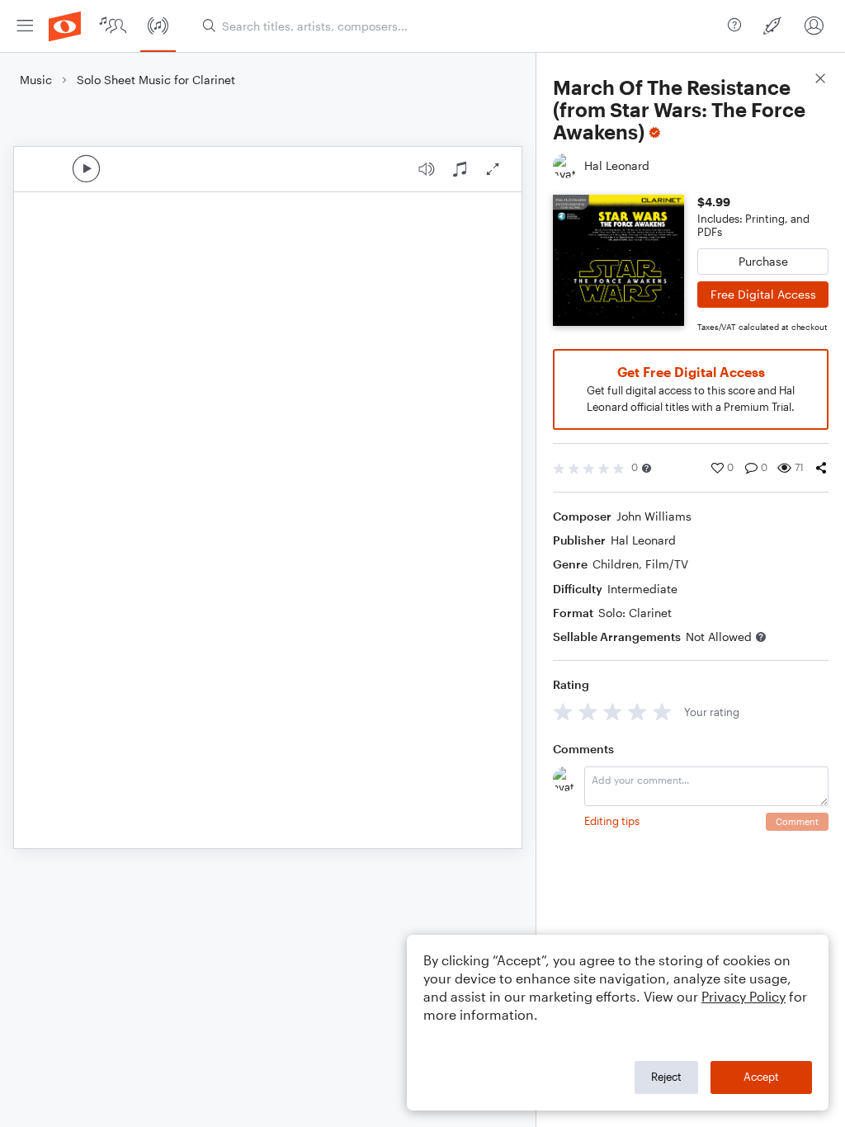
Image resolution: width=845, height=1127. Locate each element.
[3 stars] (612, 711)
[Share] (821, 467)
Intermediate (642, 589)
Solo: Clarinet (635, 613)
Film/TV (666, 564)
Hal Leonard (643, 540)
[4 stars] (637, 711)
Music (36, 80)
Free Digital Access (763, 294)
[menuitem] (25, 26)
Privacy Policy (743, 996)
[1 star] (563, 711)
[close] (820, 80)
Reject (666, 1076)
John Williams (654, 516)
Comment (797, 821)
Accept (761, 1076)
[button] (646, 468)
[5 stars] (662, 711)
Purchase (763, 261)
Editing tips (612, 821)
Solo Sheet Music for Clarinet (156, 80)
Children (615, 564)
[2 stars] (588, 711)
